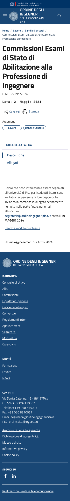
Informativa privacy (14, 448)
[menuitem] (30, 112)
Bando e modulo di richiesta (22, 228)
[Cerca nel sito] (59, 16)
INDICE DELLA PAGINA (18, 145)
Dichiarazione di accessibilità (20, 436)
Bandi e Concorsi (34, 30)
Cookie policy (10, 454)
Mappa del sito (11, 442)
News (6, 378)
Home (5, 30)
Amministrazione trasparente (21, 430)
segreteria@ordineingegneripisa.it (28, 215)
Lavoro (17, 30)
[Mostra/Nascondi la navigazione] (4, 15)
